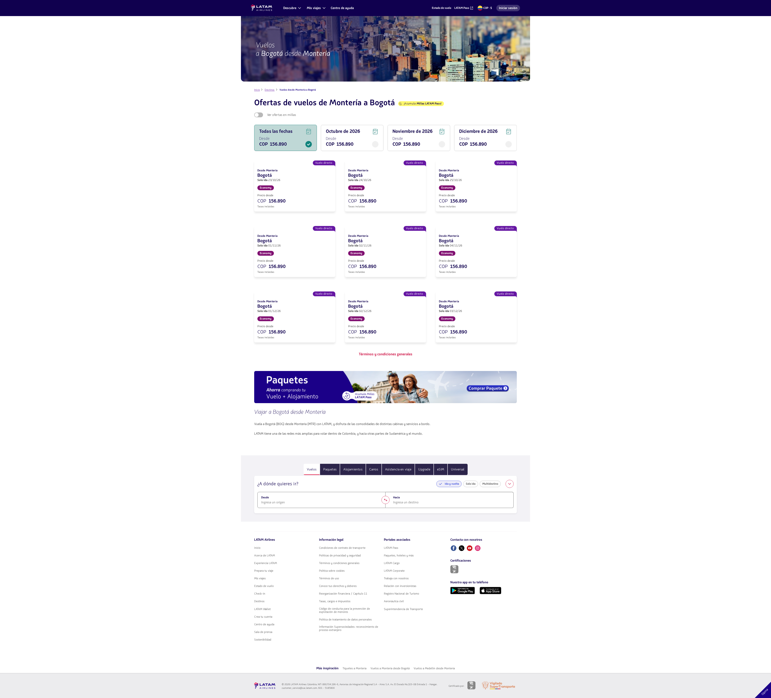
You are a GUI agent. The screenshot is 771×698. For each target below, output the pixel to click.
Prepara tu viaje (263, 570)
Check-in (259, 593)
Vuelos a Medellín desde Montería (434, 668)
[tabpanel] (385, 494)
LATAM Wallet (262, 609)
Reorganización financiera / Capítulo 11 (343, 593)
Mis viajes (260, 578)
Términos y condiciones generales (339, 563)
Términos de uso (329, 578)
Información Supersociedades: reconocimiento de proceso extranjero (348, 628)
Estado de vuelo (264, 586)
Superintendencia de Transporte (403, 609)
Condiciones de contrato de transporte (342, 548)
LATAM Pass (391, 548)
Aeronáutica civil (394, 601)
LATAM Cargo (392, 563)
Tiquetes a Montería (354, 668)
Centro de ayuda (264, 624)
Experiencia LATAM (265, 563)
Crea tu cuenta (263, 616)
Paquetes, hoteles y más (399, 555)
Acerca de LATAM (264, 555)
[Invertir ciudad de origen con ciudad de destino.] (385, 500)
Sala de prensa (263, 632)
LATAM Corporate (394, 570)
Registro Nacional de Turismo (401, 593)
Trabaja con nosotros (396, 578)
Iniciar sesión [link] (509, 8)
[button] (292, 8)
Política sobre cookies (332, 570)
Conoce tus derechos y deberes (338, 586)
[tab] (312, 469)
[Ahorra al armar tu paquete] (385, 388)
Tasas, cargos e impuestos (334, 601)
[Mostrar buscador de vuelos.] (510, 484)
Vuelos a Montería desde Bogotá (390, 668)
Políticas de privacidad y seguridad (340, 555)
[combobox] (321, 502)
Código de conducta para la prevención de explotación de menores (344, 610)
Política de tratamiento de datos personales (345, 619)
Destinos (259, 601)
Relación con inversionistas (400, 586)
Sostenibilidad (262, 639)
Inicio (257, 548)
